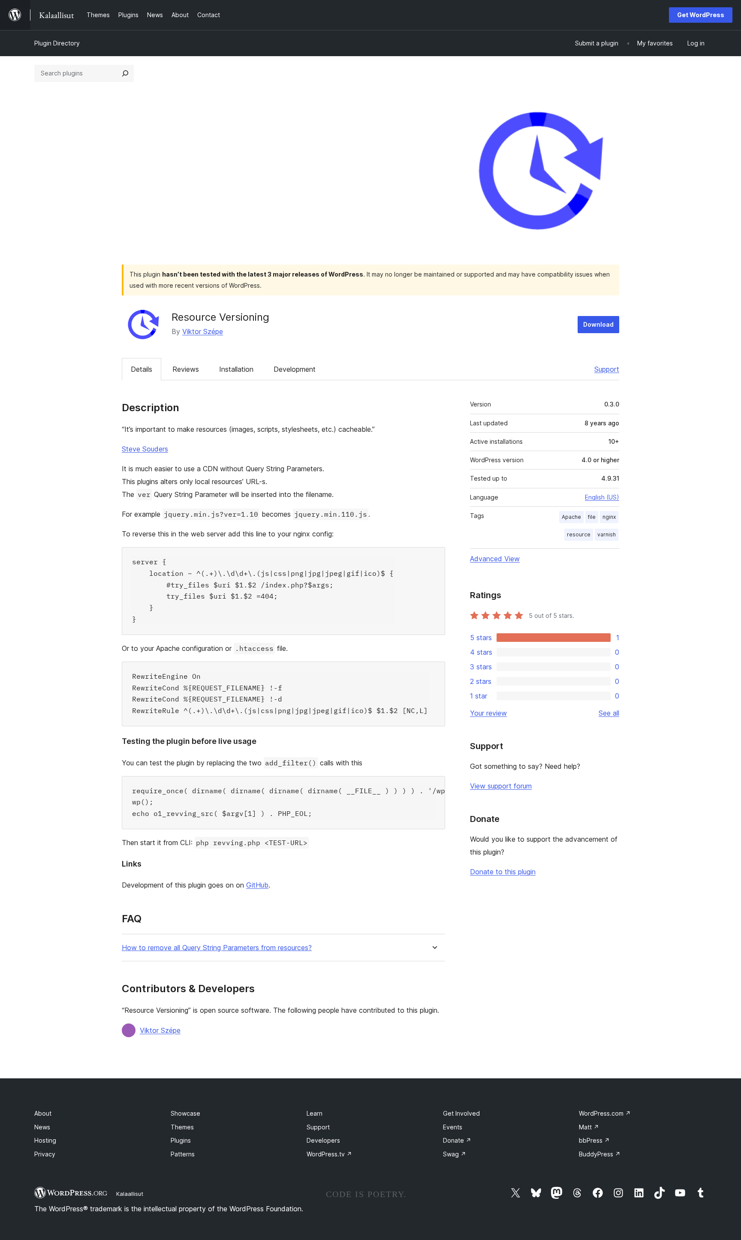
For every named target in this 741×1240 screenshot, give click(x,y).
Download (598, 324)
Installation (236, 369)
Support (606, 369)
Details (141, 369)
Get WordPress (700, 14)
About (42, 1113)
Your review (488, 713)
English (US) (602, 497)
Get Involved (461, 1113)
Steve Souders (145, 449)
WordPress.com (605, 1113)
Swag (454, 1154)
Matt (589, 1127)
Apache (571, 517)
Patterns (183, 1154)
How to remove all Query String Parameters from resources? (217, 948)
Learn (314, 1113)
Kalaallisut (129, 1193)
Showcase (185, 1113)
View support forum (501, 786)
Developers (323, 1140)
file (592, 517)
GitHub (257, 885)
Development (295, 369)
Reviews (185, 369)
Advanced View (495, 558)
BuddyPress (600, 1154)
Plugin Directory (57, 43)
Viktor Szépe (202, 331)
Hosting (45, 1140)
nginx (609, 517)
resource (578, 534)
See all (609, 713)
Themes (182, 1127)
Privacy (44, 1154)
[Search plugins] (125, 73)
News (42, 1127)
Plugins (181, 1140)
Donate (457, 1140)
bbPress (594, 1140)
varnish (606, 534)
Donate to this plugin (503, 871)
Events (452, 1127)
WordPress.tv (329, 1154)
